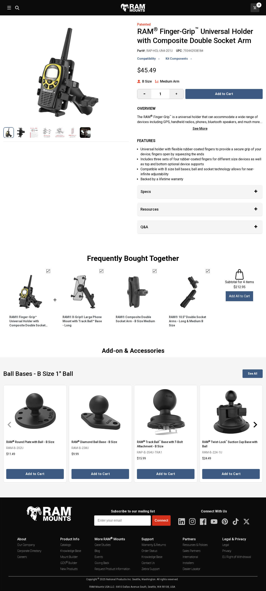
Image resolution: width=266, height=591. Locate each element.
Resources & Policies (195, 545)
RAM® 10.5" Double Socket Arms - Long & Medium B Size (187, 321)
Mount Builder (69, 557)
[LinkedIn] (181, 521)
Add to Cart (224, 94)
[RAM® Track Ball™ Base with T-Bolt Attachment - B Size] (165, 412)
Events (99, 557)
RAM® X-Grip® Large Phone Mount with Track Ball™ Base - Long (82, 321)
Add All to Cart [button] (239, 296)
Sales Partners (192, 551)
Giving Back (102, 563)
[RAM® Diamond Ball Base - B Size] (100, 412)
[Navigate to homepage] (133, 8)
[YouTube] (214, 521)
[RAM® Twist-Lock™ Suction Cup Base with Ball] (231, 412)
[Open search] (17, 8)
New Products (69, 569)
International (190, 557)
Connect (161, 520)
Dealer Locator (191, 569)
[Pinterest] (225, 521)
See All (252, 373)
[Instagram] (192, 521)
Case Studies (103, 545)
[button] (8, 132)
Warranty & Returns (154, 545)
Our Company (26, 545)
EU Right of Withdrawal (236, 557)
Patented (144, 24)
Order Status (149, 551)
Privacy (226, 551)
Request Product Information (112, 569)
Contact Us (148, 563)
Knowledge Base (70, 551)
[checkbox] (48, 271)
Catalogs (65, 545)
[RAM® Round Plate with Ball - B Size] (35, 412)
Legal (225, 545)
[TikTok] (235, 521)
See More (200, 129)
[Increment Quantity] (144, 94)
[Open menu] (9, 7)
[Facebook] (203, 521)
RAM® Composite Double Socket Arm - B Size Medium (135, 319)
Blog (97, 551)
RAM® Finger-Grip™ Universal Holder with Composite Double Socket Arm (27, 321)
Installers (188, 563)
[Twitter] (246, 521)
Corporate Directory (29, 551)
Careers (22, 557)
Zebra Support (151, 569)
